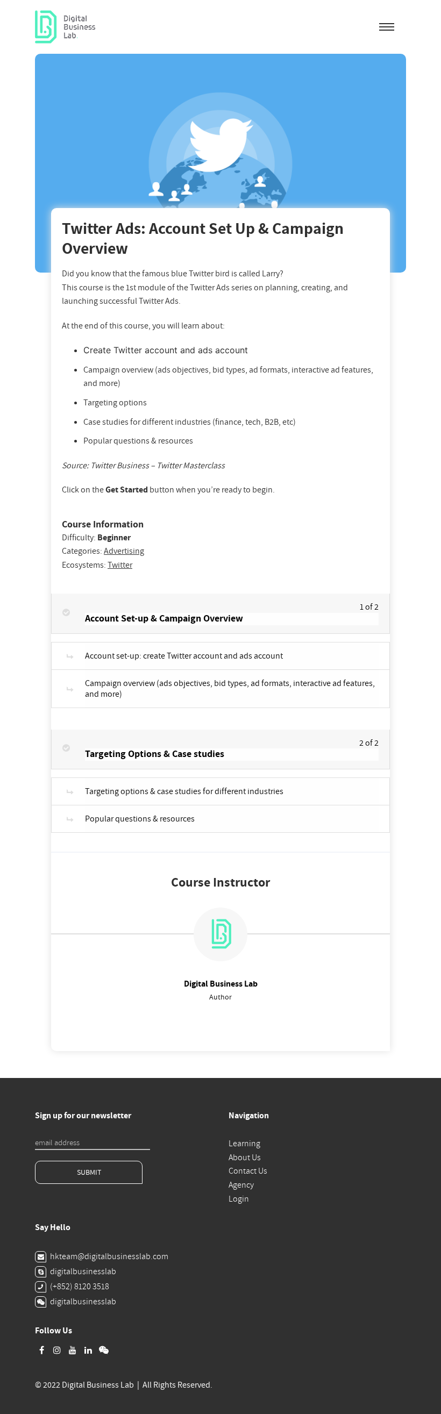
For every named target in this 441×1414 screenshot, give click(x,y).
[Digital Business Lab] (65, 27)
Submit (89, 1172)
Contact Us (248, 1171)
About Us (245, 1157)
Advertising (124, 551)
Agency (241, 1185)
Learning (244, 1143)
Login (239, 1199)
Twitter (120, 565)
